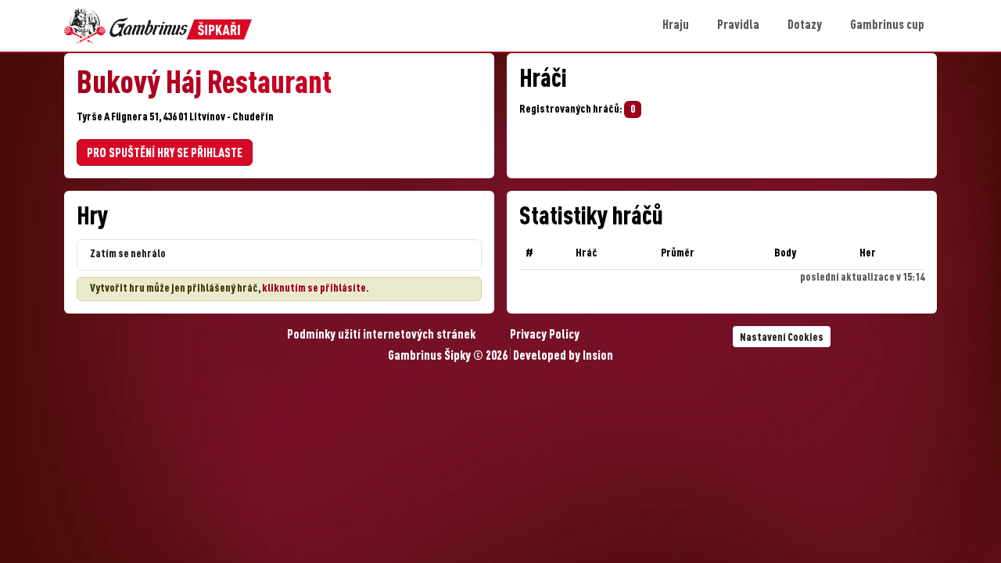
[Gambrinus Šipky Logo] (158, 25)
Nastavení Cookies (781, 337)
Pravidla (738, 26)
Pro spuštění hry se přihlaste (164, 154)
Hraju (675, 26)
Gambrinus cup (887, 26)
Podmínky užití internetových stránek (381, 335)
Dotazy (805, 26)
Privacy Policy (544, 335)
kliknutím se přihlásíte (314, 288)
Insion (598, 356)
